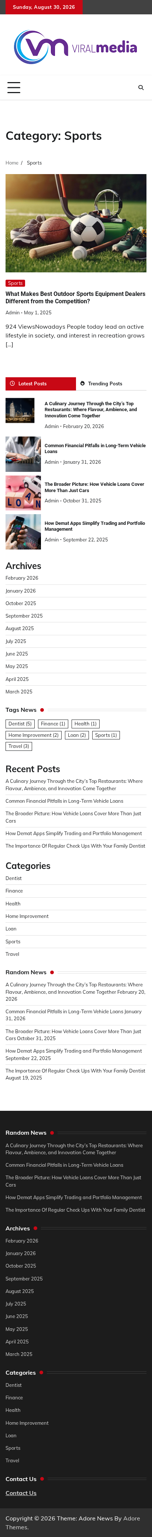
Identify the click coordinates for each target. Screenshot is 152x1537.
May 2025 (17, 666)
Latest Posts (32, 383)
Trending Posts (105, 383)
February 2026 (22, 578)
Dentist (20, 724)
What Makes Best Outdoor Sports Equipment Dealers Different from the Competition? (75, 297)
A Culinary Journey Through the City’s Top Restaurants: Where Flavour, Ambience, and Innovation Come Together (91, 409)
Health (86, 724)
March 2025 (19, 692)
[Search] (140, 87)
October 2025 (21, 603)
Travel (18, 746)
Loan (77, 735)
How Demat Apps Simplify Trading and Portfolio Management (74, 833)
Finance (53, 724)
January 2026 (21, 591)
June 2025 (17, 654)
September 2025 (24, 616)
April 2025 (17, 679)
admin (13, 312)
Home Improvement (33, 735)
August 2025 (20, 628)
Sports (15, 283)
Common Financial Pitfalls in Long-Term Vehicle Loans (64, 801)
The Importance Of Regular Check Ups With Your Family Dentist (75, 846)
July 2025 (16, 641)
